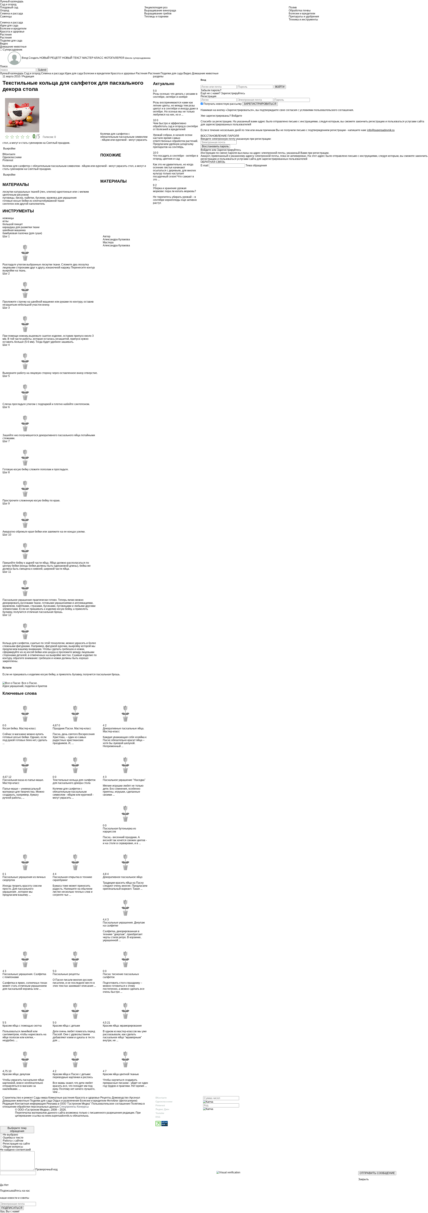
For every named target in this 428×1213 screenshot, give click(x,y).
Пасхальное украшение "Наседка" (124, 780)
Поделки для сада (40, 1100)
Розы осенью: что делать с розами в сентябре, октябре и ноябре (175, 95)
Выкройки (9, 148)
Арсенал (134, 1097)
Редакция (28, 76)
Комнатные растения (61, 1097)
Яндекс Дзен (162, 1109)
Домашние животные (16, 1100)
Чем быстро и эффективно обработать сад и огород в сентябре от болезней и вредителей (175, 126)
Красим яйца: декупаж (16, 1074)
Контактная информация (30, 1103)
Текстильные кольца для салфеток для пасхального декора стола (74, 781)
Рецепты (105, 1097)
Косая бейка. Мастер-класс (19, 728)
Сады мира (40, 1097)
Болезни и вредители (92, 1100)
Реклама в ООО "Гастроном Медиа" (68, 1103)
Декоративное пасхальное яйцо (122, 877)
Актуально (163, 83)
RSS (157, 1117)
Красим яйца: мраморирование (122, 1025)
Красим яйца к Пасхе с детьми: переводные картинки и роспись (73, 1076)
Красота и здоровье (87, 1097)
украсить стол (124, 166)
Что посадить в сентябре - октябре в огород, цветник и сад (175, 157)
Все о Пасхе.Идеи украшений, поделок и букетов (25, 685)
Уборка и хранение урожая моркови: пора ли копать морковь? (174, 190)
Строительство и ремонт (18, 1097)
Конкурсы (83, 1106)
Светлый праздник (57, 142)
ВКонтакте (161, 1097)
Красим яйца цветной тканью (121, 1074)
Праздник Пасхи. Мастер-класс (72, 728)
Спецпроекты (67, 1106)
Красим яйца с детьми (66, 1025)
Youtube (159, 1113)
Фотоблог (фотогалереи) (121, 1100)
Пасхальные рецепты (66, 974)
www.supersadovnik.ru (58, 1115)
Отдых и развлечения (65, 1100)
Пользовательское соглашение (110, 1103)
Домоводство (120, 1097)
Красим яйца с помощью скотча (22, 1025)
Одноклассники (163, 1101)
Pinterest (160, 1105)
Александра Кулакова (116, 245)
